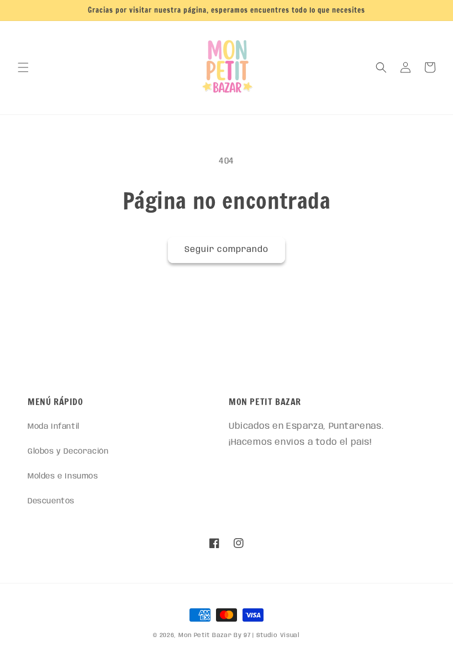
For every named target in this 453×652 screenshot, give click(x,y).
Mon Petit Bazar (205, 635)
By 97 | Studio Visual (267, 635)
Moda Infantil (54, 426)
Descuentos (51, 501)
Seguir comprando (226, 249)
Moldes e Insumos (63, 476)
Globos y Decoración (68, 451)
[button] (23, 67)
